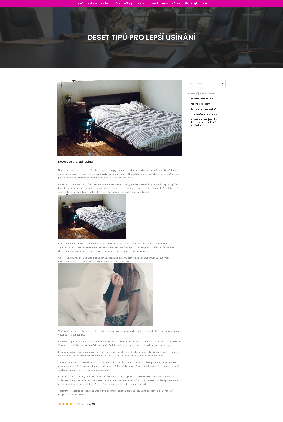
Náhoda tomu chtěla (201, 98)
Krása (116, 3)
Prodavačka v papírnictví (204, 114)
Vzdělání (153, 3)
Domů (79, 3)
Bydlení (105, 3)
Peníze (140, 3)
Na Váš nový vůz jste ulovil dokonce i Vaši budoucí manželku (204, 122)
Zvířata (205, 3)
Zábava (176, 3)
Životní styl (191, 3)
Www (165, 3)
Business (92, 3)
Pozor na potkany (200, 103)
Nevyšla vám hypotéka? (203, 109)
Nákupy (128, 3)
